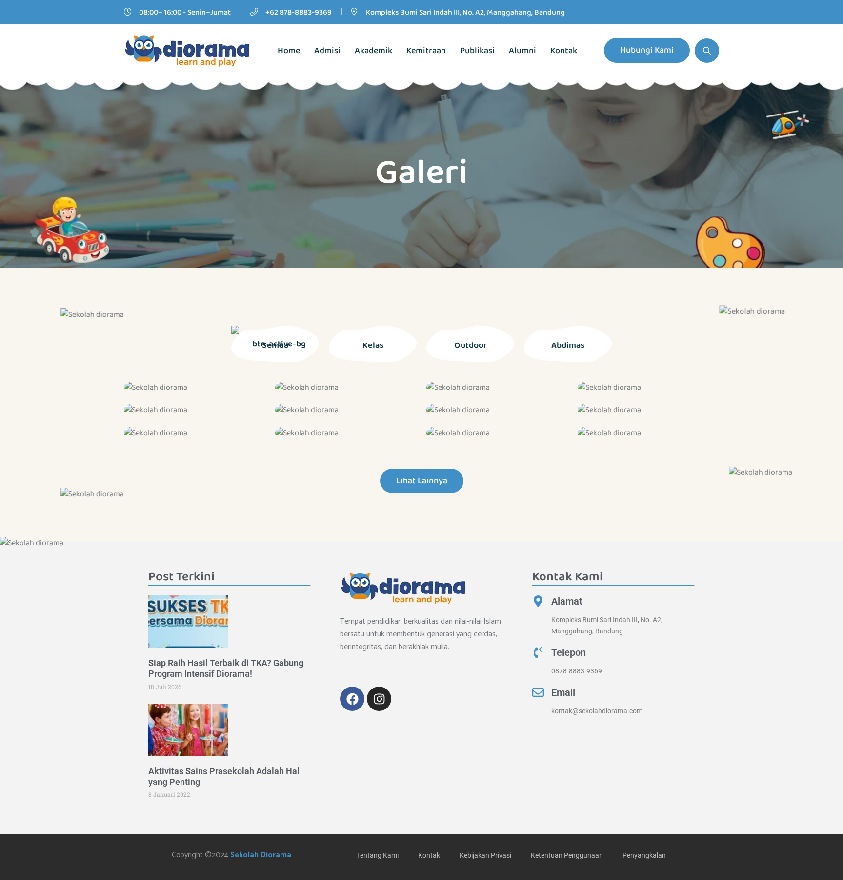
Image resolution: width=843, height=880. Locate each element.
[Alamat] (538, 601)
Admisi (327, 50)
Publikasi (477, 50)
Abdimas (567, 345)
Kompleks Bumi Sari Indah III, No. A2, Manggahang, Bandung (465, 12)
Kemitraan (426, 50)
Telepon (568, 652)
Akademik (373, 50)
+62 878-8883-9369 (298, 12)
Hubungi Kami (647, 50)
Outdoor (470, 345)
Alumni (522, 50)
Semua (275, 345)
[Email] (538, 692)
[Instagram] (379, 699)
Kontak (563, 50)
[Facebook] (352, 699)
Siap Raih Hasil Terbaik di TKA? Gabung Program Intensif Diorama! (225, 668)
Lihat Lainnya (421, 481)
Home (289, 50)
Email (563, 692)
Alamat (566, 601)
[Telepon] (538, 652)
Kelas (372, 345)
